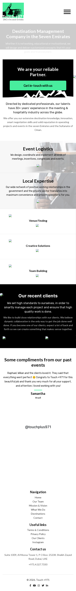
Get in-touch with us (38, 86)
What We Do (38, 509)
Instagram (38, 542)
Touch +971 (13, 12)
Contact (38, 517)
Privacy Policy (38, 533)
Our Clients (38, 538)
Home (38, 497)
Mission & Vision (38, 505)
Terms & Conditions (38, 529)
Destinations (38, 513)
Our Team (38, 501)
